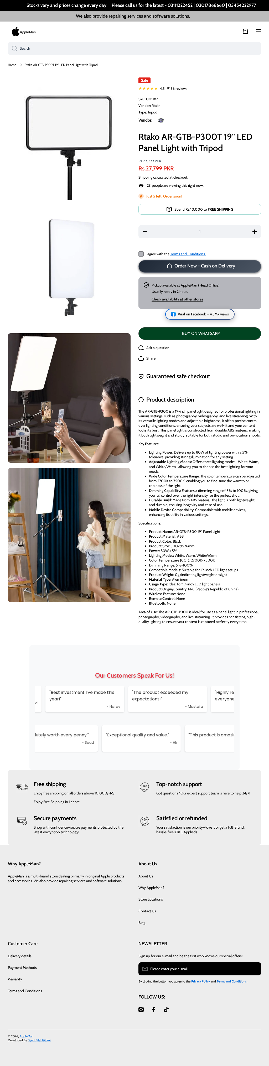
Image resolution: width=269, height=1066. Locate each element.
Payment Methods (22, 967)
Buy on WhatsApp (201, 333)
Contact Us (147, 911)
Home (12, 65)
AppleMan (27, 1036)
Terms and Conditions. (188, 254)
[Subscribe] (254, 968)
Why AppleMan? (151, 887)
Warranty (15, 979)
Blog (141, 922)
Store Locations (150, 899)
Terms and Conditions (25, 991)
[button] (147, 358)
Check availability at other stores (177, 299)
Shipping (145, 177)
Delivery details (20, 956)
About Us (145, 876)
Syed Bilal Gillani (39, 1040)
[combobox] (134, 48)
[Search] (12, 48)
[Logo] (23, 31)
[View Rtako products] (160, 120)
